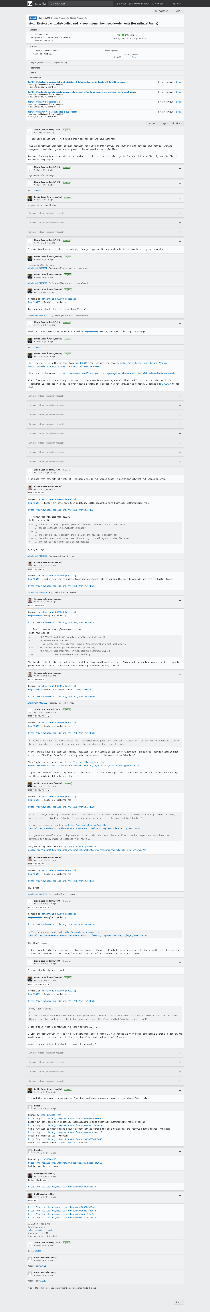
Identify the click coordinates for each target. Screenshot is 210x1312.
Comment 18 (39, 565)
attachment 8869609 (53, 299)
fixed (134, 57)
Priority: (116, 38)
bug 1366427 (164, 384)
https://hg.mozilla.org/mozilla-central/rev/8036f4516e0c (62, 1207)
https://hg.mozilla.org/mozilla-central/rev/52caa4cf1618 (62, 1217)
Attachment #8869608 (37, 283)
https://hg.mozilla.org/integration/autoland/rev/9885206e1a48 (65, 1139)
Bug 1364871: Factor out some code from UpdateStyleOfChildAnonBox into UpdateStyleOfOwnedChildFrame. (76, 82)
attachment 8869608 (53, 575)
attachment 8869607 (53, 499)
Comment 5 (39, 292)
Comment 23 (39, 860)
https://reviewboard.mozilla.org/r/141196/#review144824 (61, 510)
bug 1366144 (81, 363)
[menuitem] (121, 3)
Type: (118, 35)
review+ (170, 82)
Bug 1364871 (44, 18)
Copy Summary (161, 11)
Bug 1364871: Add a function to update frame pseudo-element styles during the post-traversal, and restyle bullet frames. (82, 92)
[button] (176, 3)
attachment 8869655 (53, 686)
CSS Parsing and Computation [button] (58, 37)
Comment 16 (39, 473)
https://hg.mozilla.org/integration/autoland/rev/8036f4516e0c (65, 1118)
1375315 (42, 1281)
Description (39, 132)
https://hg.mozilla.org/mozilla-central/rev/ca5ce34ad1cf (62, 1214)
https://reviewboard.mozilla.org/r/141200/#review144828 (61, 622)
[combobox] (80, 3)
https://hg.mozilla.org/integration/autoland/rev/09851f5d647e (65, 1125)
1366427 (37, 347)
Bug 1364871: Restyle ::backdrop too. (44, 102)
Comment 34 (39, 1176)
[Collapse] (180, 131)
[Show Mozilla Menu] (30, 3)
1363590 (37, 1251)
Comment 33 (39, 1153)
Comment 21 (39, 712)
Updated (38, 170)
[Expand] (179, 213)
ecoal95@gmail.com (50, 1115)
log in (41, 1288)
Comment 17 (39, 489)
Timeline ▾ (177, 123)
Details (179, 82)
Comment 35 (39, 1197)
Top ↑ (179, 1302)
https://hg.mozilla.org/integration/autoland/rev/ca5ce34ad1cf (65, 1132)
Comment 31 (39, 1092)
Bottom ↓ (153, 123)
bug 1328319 (91, 331)
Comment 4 (39, 243)
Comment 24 (39, 904)
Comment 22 (39, 786)
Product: (38, 34)
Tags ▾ (165, 123)
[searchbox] (80, 3)
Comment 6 (39, 325)
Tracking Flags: (111, 51)
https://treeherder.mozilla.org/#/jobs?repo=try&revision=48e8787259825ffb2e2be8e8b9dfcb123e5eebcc (118, 373)
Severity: (134, 38)
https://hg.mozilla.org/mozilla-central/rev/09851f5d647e (62, 1210)
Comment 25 (39, 964)
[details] (70, 299)
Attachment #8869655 (37, 703)
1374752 (42, 1266)
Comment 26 (39, 980)
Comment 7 (39, 356)
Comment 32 (39, 1109)
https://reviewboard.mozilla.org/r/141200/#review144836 (61, 881)
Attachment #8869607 (37, 268)
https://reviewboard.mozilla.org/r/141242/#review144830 (61, 696)
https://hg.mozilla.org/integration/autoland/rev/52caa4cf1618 (65, 1163)
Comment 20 (39, 676)
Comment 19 (39, 602)
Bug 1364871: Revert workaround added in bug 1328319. (52, 112)
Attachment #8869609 (37, 316)
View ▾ (179, 11)
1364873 (37, 190)
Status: (39, 51)
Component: (36, 37)
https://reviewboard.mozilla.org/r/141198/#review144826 (61, 586)
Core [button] (47, 34)
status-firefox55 (35, 1230)
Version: (38, 40)
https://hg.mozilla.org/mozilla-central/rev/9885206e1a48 (62, 1186)
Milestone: (37, 54)
